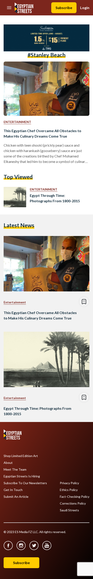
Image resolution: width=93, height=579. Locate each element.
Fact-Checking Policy (74, 496)
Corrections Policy (73, 503)
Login (84, 7)
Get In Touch (13, 490)
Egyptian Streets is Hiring (22, 476)
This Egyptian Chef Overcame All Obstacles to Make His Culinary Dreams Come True (42, 133)
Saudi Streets (69, 510)
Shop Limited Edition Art (21, 456)
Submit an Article (16, 496)
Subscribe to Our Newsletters (25, 483)
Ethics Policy (69, 490)
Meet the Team (15, 469)
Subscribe (64, 7)
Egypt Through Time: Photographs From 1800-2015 (55, 198)
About (8, 463)
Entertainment (17, 122)
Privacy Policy (69, 483)
